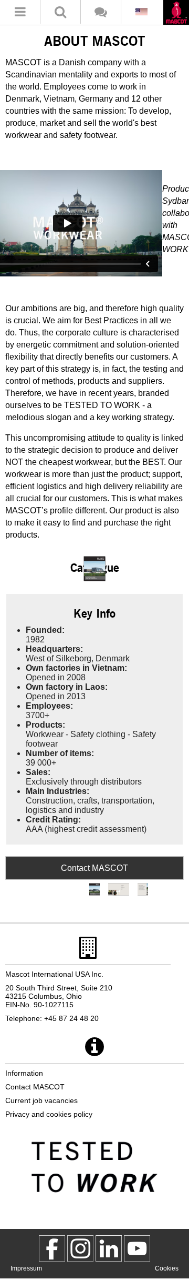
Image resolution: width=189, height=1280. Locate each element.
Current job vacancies (41, 1100)
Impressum (26, 1268)
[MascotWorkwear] (52, 1248)
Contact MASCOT (94, 868)
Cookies (166, 1268)
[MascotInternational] (137, 1248)
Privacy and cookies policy (48, 1114)
